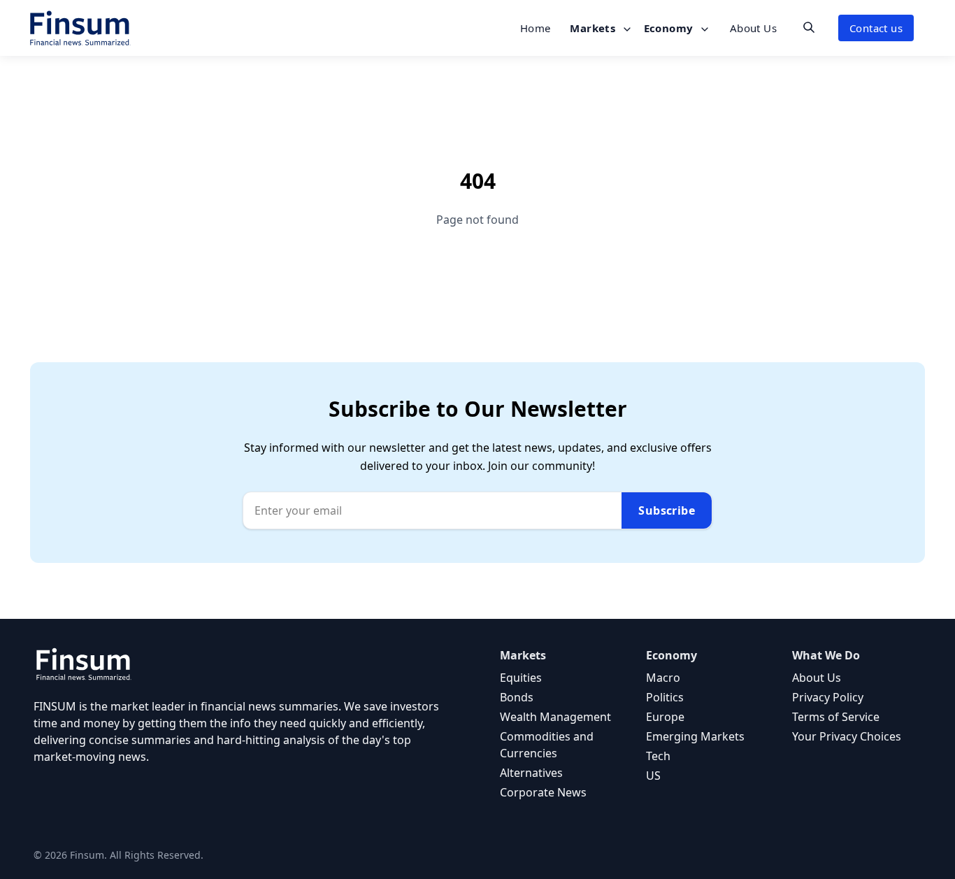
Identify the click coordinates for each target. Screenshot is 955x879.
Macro (663, 677)
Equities (521, 677)
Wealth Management (555, 716)
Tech (658, 756)
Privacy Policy (827, 697)
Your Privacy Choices (846, 736)
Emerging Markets (695, 736)
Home (535, 28)
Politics (665, 697)
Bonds (516, 697)
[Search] (809, 27)
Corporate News (543, 792)
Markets (594, 28)
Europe (665, 716)
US (653, 775)
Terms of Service (835, 716)
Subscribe (666, 510)
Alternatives (531, 772)
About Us (753, 28)
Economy (670, 28)
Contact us (876, 28)
